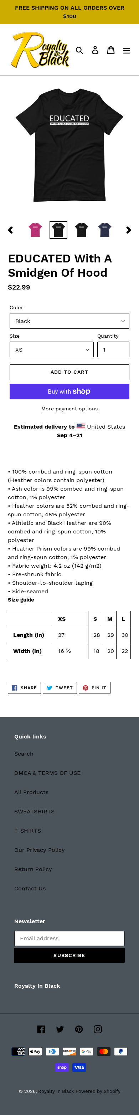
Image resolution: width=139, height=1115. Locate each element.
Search (24, 753)
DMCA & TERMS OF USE (47, 772)
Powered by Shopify (98, 1091)
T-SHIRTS (27, 830)
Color (16, 307)
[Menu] (126, 50)
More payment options (69, 408)
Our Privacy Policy (39, 850)
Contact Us (30, 888)
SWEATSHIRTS (34, 811)
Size (15, 336)
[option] (35, 230)
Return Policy (33, 869)
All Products (31, 792)
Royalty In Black (56, 1091)
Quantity (107, 336)
